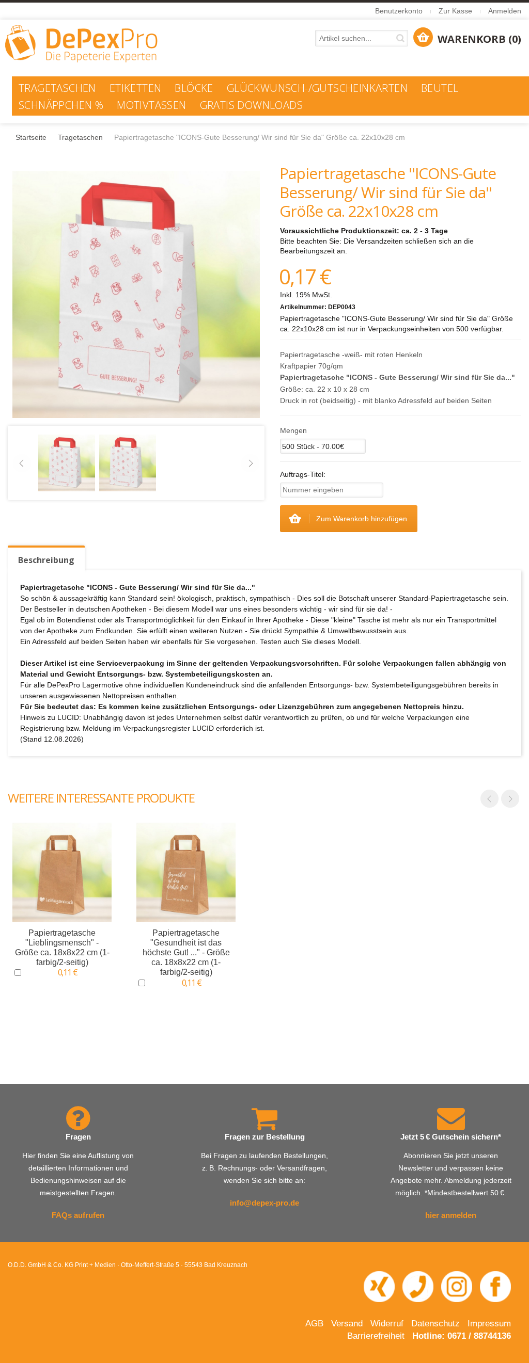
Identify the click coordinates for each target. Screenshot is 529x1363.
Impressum (489, 1323)
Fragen (78, 1136)
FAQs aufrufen (78, 1215)
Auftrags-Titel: (302, 474)
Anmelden (504, 11)
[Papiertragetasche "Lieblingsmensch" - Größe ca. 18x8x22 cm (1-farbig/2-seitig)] (62, 872)
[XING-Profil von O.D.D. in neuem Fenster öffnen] (379, 1286)
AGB (314, 1323)
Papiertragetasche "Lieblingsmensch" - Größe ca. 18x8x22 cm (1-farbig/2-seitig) (62, 947)
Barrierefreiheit (375, 1336)
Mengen (293, 430)
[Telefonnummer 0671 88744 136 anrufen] (417, 1286)
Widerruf (386, 1323)
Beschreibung (46, 560)
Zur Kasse (455, 11)
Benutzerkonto (399, 11)
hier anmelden (450, 1215)
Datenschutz (435, 1323)
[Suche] (402, 37)
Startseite (30, 137)
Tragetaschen (80, 137)
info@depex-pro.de (264, 1202)
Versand (347, 1323)
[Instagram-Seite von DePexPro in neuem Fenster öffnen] (456, 1286)
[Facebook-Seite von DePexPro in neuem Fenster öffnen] (495, 1286)
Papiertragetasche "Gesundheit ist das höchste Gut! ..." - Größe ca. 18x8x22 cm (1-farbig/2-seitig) (186, 952)
